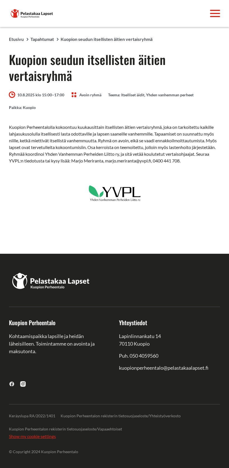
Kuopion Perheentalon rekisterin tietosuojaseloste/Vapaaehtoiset (65, 429)
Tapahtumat (42, 39)
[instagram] (23, 384)
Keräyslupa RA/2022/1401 (32, 415)
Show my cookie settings (32, 436)
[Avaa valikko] (215, 13)
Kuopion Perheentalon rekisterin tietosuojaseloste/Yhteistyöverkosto (121, 415)
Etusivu (16, 39)
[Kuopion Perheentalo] (32, 12)
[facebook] (12, 384)
